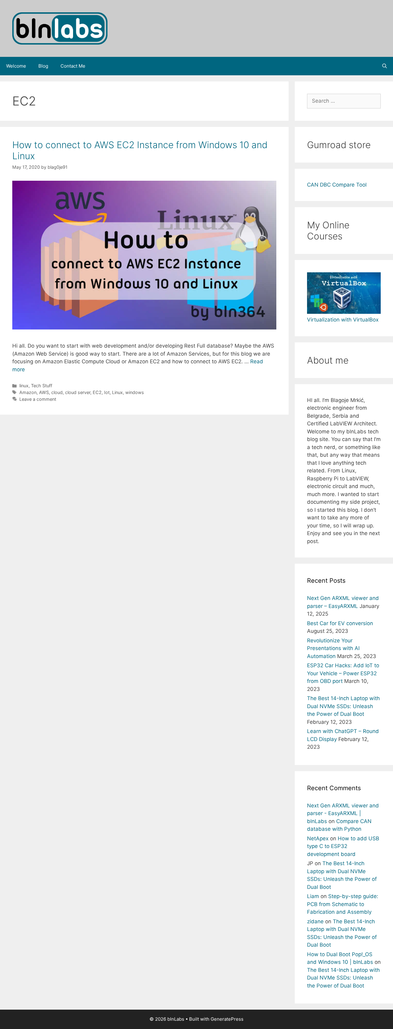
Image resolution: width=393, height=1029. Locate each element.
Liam (313, 896)
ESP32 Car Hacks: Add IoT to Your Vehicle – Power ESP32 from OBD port (343, 673)
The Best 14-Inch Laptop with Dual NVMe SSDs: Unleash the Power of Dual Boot (343, 706)
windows (134, 392)
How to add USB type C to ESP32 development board (343, 846)
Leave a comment (37, 399)
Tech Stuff (41, 385)
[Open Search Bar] (384, 66)
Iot (107, 392)
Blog (43, 66)
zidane (315, 921)
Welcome (16, 66)
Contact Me (72, 66)
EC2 (97, 392)
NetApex (318, 838)
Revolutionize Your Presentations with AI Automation (333, 648)
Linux (117, 392)
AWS (44, 392)
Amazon (28, 392)
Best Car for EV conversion (340, 623)
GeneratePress (227, 1019)
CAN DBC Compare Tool (337, 185)
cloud (57, 392)
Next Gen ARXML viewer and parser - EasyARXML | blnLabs (343, 813)
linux (24, 385)
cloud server (77, 392)
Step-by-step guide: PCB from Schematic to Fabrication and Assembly (342, 904)
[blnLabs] (59, 28)
